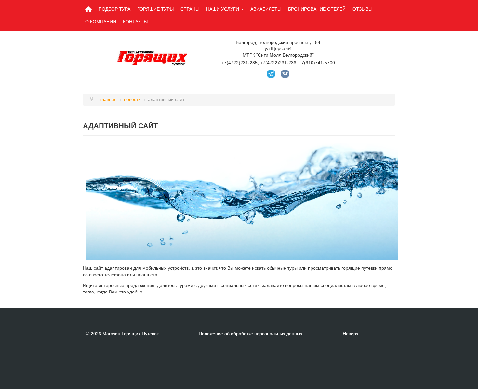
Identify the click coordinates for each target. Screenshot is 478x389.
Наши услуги (222, 9)
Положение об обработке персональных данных (250, 333)
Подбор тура (114, 9)
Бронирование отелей (317, 9)
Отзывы (362, 9)
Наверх (350, 333)
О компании (100, 21)
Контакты (135, 21)
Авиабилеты (265, 9)
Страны (189, 9)
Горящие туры (155, 9)
